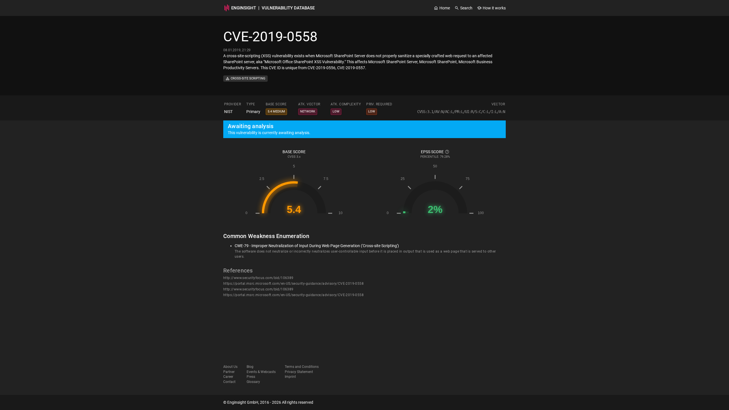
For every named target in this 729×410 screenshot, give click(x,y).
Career (228, 377)
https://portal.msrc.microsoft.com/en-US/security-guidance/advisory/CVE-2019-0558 (293, 284)
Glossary (253, 382)
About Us (230, 367)
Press (251, 377)
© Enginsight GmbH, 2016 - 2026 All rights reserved (268, 402)
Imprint (290, 377)
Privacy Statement (299, 372)
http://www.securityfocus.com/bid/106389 (258, 278)
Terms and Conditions (302, 367)
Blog (250, 367)
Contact (229, 382)
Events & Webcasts (261, 372)
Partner (229, 372)
